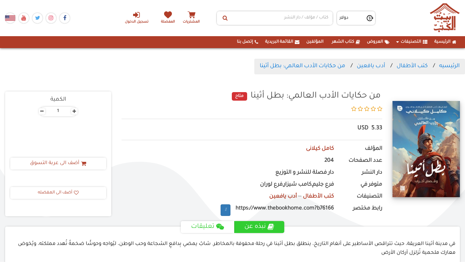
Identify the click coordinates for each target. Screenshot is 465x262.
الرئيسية (442, 42)
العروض (375, 42)
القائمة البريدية (279, 42)
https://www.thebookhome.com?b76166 (285, 209)
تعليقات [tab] (202, 226)
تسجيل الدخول (136, 22)
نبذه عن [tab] (255, 226)
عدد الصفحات (365, 161)
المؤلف (373, 149)
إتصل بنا (245, 42)
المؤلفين (314, 42)
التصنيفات (411, 42)
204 (329, 161)
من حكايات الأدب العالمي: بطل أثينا (302, 66)
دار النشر (372, 173)
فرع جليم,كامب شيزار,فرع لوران (297, 185)
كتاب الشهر (343, 42)
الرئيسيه (449, 66)
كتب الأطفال (412, 66)
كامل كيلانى (320, 149)
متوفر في (371, 185)
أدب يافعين (371, 66)
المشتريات (191, 22)
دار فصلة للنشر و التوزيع (304, 173)
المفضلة (168, 22)
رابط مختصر (367, 209)
